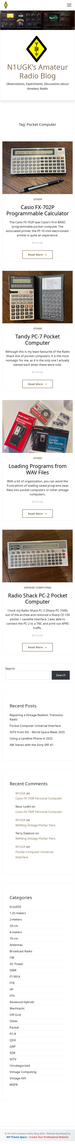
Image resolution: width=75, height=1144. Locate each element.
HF (11, 989)
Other (37, 199)
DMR (13, 970)
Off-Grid (15, 1015)
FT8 (12, 983)
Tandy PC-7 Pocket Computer (37, 339)
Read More (36, 254)
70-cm (14, 939)
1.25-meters (18, 913)
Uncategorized (20, 1066)
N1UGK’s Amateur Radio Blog (37, 71)
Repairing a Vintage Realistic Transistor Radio (36, 717)
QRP (13, 1047)
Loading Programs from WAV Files (38, 469)
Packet (14, 1027)
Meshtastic (17, 1008)
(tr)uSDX (15, 907)
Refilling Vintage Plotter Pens (35, 825)
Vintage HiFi (18, 1078)
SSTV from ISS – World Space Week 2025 (37, 732)
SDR (12, 1053)
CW (12, 958)
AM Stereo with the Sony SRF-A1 (32, 745)
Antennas (16, 945)
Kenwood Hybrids (22, 1002)
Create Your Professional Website (48, 1137)
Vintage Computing (37, 587)
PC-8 (13, 1034)
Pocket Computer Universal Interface (35, 726)
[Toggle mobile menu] (69, 5)
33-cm (14, 926)
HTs (12, 996)
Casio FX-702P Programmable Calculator (37, 210)
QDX (13, 1040)
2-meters (16, 919)
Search (10, 669)
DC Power (16, 964)
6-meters (16, 932)
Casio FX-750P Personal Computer (38, 798)
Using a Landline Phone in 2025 (31, 738)
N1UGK (39, 242)
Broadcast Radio (21, 951)
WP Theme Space (17, 1137)
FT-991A (15, 977)
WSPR (14, 1085)
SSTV (13, 1059)
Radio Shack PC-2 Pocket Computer (37, 598)
